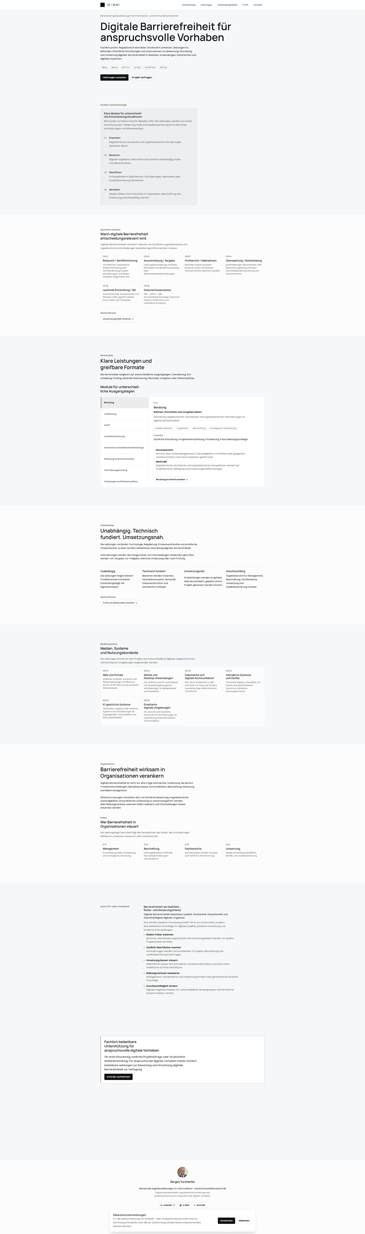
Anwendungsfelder (227, 4)
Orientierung (188, 4)
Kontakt (258, 4)
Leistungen (206, 4)
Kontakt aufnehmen (118, 1076)
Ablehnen (244, 1220)
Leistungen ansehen (114, 77)
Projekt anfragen (142, 77)
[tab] (125, 402)
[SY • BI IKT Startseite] (109, 5)
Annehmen (226, 1220)
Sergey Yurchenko (182, 1182)
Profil (245, 4)
